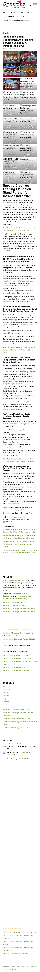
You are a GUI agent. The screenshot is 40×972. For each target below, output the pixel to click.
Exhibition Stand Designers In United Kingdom (19, 932)
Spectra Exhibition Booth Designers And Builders (24, 967)
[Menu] (34, 4)
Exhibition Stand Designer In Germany (17, 658)
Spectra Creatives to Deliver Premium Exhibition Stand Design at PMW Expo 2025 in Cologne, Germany (18, 543)
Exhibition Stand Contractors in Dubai (16, 718)
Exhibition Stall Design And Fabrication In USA (19, 608)
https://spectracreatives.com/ (20, 522)
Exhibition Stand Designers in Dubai (16, 727)
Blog (15, 49)
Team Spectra (23, 49)
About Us (6, 689)
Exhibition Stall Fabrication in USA (15, 605)
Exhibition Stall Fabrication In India (15, 953)
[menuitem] (29, 4)
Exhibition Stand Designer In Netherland (17, 670)
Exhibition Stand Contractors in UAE (16, 709)
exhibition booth (8, 317)
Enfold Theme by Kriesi (10, 969)
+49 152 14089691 (24, 759)
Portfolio (6, 695)
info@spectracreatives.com (18, 517)
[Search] (29, 4)
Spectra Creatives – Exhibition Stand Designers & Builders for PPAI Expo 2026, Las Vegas (19, 349)
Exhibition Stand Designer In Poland (16, 667)
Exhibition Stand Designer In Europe (16, 655)
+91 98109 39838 (24, 752)
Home (5, 686)
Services (6, 692)
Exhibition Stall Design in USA (14, 602)
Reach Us (6, 701)
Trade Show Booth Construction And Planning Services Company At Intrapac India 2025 (18, 41)
